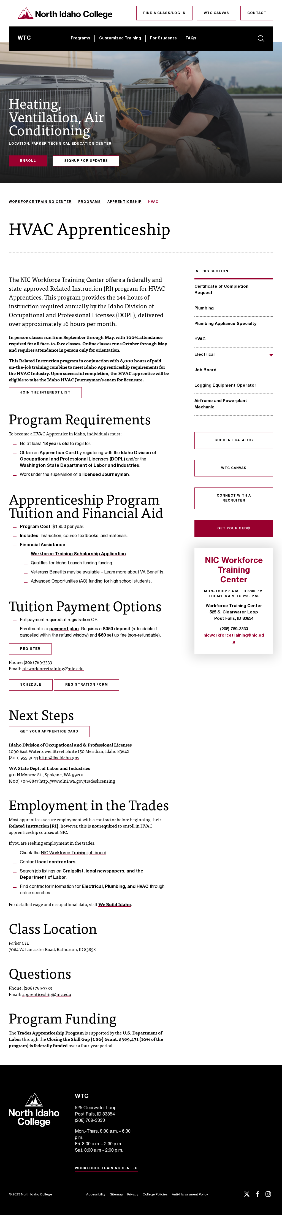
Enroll (28, 161)
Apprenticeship (124, 202)
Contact (256, 13)
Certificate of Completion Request (221, 290)
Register (30, 649)
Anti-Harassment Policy (190, 1194)
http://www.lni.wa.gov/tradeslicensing (77, 780)
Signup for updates (86, 161)
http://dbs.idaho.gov (59, 757)
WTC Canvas (216, 13)
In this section (211, 271)
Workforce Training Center (40, 202)
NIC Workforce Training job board (73, 853)
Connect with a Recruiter (234, 498)
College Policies (155, 1194)
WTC (24, 38)
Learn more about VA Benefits (133, 572)
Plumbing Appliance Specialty (225, 324)
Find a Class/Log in (164, 13)
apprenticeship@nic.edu (46, 994)
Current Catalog (234, 440)
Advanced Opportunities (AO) (59, 582)
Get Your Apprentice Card (49, 731)
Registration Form (86, 684)
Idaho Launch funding (76, 563)
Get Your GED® (233, 528)
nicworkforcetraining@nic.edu (53, 668)
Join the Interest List (45, 392)
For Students (163, 39)
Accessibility (95, 1194)
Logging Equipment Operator (225, 386)
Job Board (205, 370)
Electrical (204, 355)
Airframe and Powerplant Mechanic (220, 404)
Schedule (30, 684)
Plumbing (204, 308)
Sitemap (116, 1194)
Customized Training (120, 39)
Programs (80, 39)
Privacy (132, 1194)
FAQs (191, 39)
